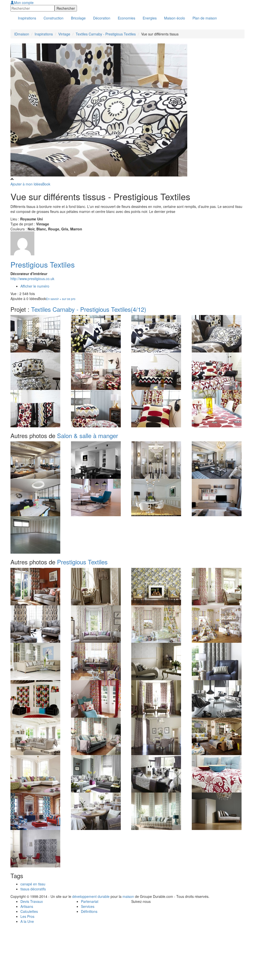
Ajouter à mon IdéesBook (30, 183)
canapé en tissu (32, 883)
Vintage (64, 33)
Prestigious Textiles (42, 264)
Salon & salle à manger (87, 435)
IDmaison (21, 33)
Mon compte (24, 2)
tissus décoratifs (33, 888)
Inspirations (44, 33)
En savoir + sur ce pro (60, 299)
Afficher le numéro (34, 286)
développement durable (91, 896)
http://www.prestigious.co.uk (32, 278)
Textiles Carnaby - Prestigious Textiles (106, 33)
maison (128, 896)
